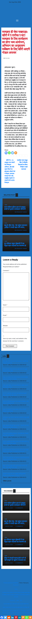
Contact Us (12, 600)
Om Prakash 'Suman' (20, 212)
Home (16, 589)
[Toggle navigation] (17, 20)
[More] (15, 152)
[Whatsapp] (9, 152)
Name (5, 305)
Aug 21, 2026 (9, 563)
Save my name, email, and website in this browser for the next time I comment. (15, 340)
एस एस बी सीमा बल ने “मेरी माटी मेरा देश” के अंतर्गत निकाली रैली (16, 603)
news (6, 204)
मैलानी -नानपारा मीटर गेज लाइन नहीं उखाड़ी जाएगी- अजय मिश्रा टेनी (16, 607)
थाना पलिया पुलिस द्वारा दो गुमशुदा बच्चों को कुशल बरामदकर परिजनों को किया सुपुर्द (16, 209)
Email (5, 315)
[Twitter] (12, 152)
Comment (6, 270)
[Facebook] (6, 152)
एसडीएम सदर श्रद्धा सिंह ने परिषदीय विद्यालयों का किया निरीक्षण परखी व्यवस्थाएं (22, 164)
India (17, 600)
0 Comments (19, 508)
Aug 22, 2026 (9, 508)
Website (5, 325)
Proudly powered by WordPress (11, 582)
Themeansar (16, 585)
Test (21, 600)
